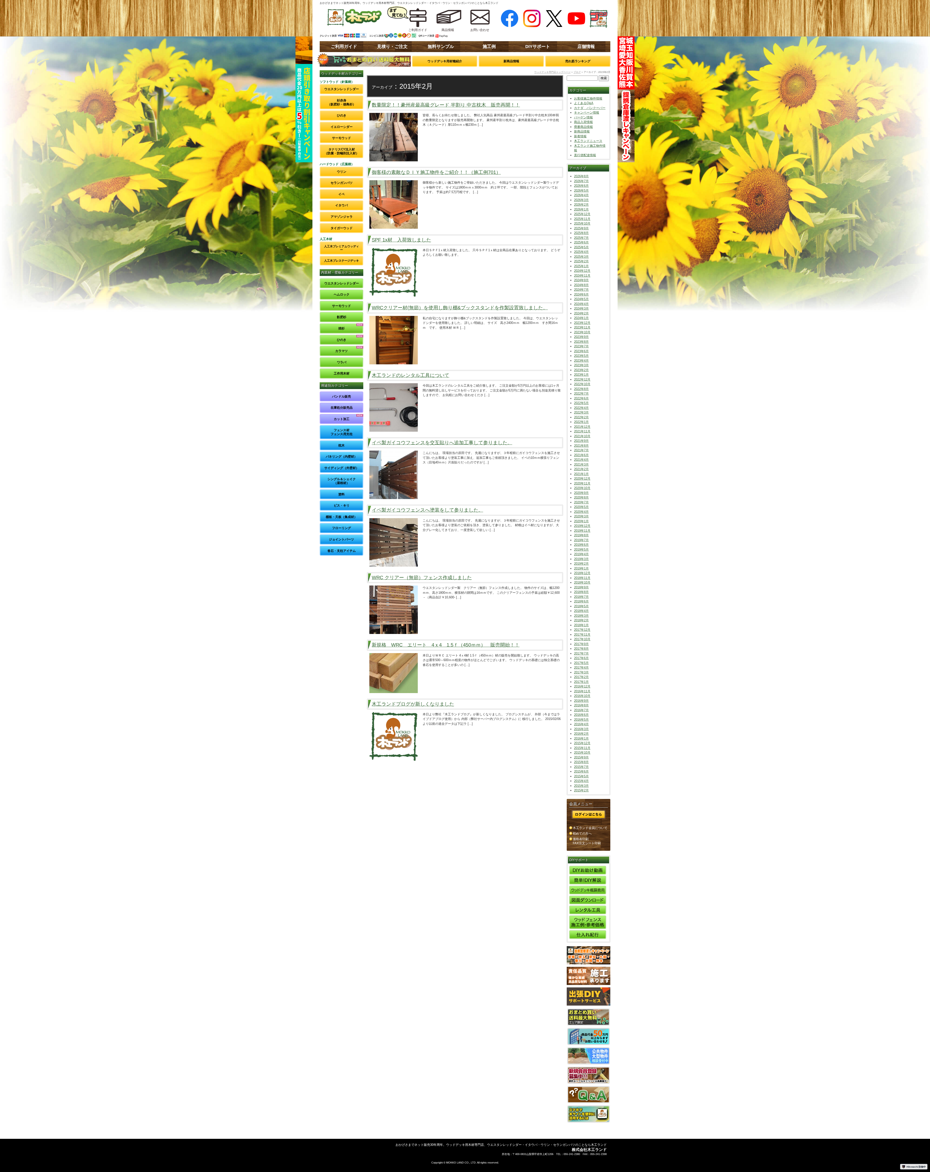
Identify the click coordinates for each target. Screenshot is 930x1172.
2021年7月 (581, 450)
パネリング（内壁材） (341, 456)
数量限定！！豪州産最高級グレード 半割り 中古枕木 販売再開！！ (446, 105)
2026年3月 (581, 200)
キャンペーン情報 (586, 112)
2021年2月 (581, 469)
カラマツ (341, 351)
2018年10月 (582, 582)
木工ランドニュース (588, 141)
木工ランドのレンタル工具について (410, 375)
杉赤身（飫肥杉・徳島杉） (341, 102)
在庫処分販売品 (342, 407)
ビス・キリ (341, 505)
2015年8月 (581, 762)
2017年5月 (581, 663)
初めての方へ (582, 833)
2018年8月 (581, 592)
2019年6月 (581, 545)
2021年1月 (581, 474)
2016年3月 (581, 729)
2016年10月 (582, 696)
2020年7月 (581, 502)
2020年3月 (581, 516)
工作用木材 (341, 373)
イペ (341, 194)
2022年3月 (581, 412)
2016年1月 (581, 738)
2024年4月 (581, 304)
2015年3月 (581, 786)
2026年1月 (581, 209)
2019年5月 (581, 549)
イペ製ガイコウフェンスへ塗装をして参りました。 (427, 510)
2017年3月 (581, 672)
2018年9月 (581, 587)
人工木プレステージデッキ (341, 260)
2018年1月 (581, 625)
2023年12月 (582, 323)
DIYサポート (537, 46)
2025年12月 (582, 214)
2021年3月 (581, 464)
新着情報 (580, 136)
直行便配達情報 (585, 155)
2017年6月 (581, 658)
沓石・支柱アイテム (341, 551)
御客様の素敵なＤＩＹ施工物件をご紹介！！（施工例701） (436, 172)
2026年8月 (581, 176)
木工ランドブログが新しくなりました (413, 704)
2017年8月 (581, 648)
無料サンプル (441, 46)
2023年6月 (581, 351)
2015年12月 (582, 743)
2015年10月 (582, 752)
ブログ (577, 72)
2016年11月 (582, 691)
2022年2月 (581, 417)
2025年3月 (581, 256)
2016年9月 (581, 701)
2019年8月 (581, 535)
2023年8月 (581, 342)
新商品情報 (511, 61)
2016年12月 (582, 686)
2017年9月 (581, 644)
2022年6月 (581, 398)
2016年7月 (581, 710)
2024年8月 (581, 285)
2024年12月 (582, 271)
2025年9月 (581, 228)
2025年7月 (581, 238)
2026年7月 (581, 181)
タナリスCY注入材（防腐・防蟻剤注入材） (341, 151)
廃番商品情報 (583, 127)
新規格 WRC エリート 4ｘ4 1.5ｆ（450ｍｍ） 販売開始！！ (445, 645)
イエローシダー (342, 127)
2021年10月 (582, 436)
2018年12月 (582, 573)
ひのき (341, 115)
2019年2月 (581, 563)
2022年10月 (582, 384)
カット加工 (341, 419)
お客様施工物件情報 (588, 98)
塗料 (341, 494)
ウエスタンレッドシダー (341, 89)
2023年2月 (581, 370)
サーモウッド (341, 138)
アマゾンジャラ (342, 217)
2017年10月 (582, 639)
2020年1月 (581, 521)
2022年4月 (581, 408)
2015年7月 (581, 767)
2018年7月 (581, 597)
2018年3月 (581, 615)
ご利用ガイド (344, 46)
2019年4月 (581, 554)
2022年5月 (581, 403)
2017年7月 (581, 653)
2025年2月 (581, 261)
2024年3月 (581, 308)
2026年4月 (581, 195)
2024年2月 (581, 313)
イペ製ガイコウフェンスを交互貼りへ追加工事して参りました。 (442, 442)
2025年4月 (581, 252)
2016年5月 (581, 719)
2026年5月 (581, 190)
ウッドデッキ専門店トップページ (552, 72)
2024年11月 (582, 275)
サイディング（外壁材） (341, 468)
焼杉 (341, 328)
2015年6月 (581, 771)
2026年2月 (581, 204)
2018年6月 (581, 601)
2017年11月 (582, 634)
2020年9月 (581, 493)
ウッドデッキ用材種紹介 (444, 61)
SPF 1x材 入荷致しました (401, 239)
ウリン (341, 171)
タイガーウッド (342, 228)
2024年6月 (581, 294)
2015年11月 (582, 748)
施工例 (489, 46)
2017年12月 (582, 630)
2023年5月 (581, 356)
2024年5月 (581, 299)
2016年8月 (581, 705)
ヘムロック (341, 294)
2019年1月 (581, 568)
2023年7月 (581, 346)
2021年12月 (582, 427)
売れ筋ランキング (577, 61)
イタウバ (341, 205)
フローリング (341, 528)
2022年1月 (581, 422)
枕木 (341, 445)
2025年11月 (582, 219)
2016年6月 (581, 715)
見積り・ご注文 (392, 46)
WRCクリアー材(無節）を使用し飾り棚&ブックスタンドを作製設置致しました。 (460, 307)
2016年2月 (581, 733)
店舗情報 (586, 46)
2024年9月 (581, 280)
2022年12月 (582, 379)
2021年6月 (581, 455)
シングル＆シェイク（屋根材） (341, 481)
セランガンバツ (342, 183)
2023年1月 (581, 374)
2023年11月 (582, 327)
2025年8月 (581, 233)
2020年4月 (581, 512)
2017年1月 (581, 682)
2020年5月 (581, 507)
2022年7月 (581, 393)
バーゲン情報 (583, 117)
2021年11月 (582, 431)
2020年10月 (582, 488)
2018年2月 (581, 620)
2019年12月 (582, 526)
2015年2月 (581, 790)
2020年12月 (582, 478)
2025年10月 (582, 223)
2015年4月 (581, 781)
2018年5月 (581, 606)
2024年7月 (581, 289)
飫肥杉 (341, 317)
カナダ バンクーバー (589, 108)
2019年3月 (581, 559)
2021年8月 (581, 445)
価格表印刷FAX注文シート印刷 (587, 841)
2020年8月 (581, 497)
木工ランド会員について (590, 828)
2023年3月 (581, 365)
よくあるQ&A (583, 103)
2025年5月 (581, 247)
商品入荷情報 (583, 122)
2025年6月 (581, 242)
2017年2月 (581, 677)
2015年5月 (581, 776)
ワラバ (341, 362)
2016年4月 (581, 724)
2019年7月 (581, 540)
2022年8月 (581, 389)
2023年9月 (581, 337)
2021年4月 (581, 459)
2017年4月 (581, 667)
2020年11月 (582, 483)
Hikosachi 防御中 (916, 1166)
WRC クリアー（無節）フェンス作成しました (422, 577)
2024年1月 (581, 318)
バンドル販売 (341, 396)
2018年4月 (581, 611)
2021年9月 (581, 441)
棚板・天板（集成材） (341, 517)
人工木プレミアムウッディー (341, 248)
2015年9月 (581, 757)
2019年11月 (582, 530)
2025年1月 (581, 266)
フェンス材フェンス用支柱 (342, 432)
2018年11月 (582, 578)
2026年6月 (581, 186)
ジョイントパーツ (341, 539)
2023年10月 (582, 332)
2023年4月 (581, 360)
